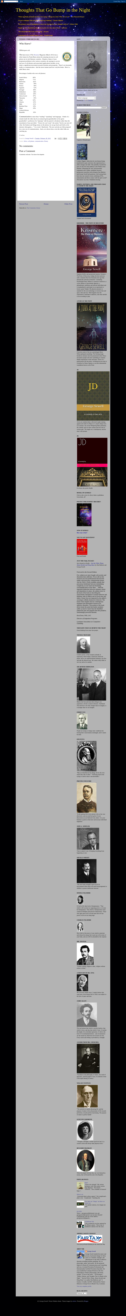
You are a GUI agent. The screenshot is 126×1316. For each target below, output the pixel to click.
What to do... (80, 1194)
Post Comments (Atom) (33, 208)
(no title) (79, 1211)
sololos (74, 1301)
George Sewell (91, 1251)
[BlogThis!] (61, 139)
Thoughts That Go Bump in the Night (53, 10)
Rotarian (36, 55)
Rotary (46, 141)
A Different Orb (89, 1221)
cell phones (31, 141)
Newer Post (23, 204)
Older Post (68, 204)
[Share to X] (62, 139)
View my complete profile (84, 1286)
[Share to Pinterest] (66, 139)
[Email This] (59, 139)
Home (46, 204)
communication (39, 141)
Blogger (86, 1301)
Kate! (86, 1182)
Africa (25, 141)
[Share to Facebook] (64, 139)
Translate (90, 100)
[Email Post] (55, 138)
